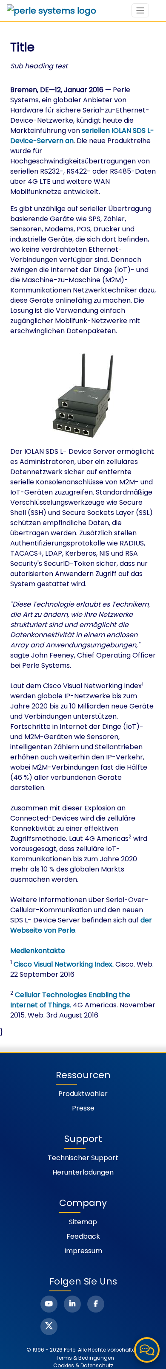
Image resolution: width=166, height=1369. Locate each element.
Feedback (83, 1236)
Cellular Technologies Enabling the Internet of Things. (70, 1000)
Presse (83, 1108)
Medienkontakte (37, 951)
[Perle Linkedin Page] (72, 1304)
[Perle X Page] (48, 1326)
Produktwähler (83, 1094)
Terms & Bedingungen (85, 1357)
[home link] (51, 10)
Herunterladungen (83, 1172)
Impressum (83, 1251)
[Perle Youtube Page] (48, 1304)
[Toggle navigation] (140, 10)
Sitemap (83, 1222)
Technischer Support (83, 1158)
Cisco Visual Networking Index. (64, 964)
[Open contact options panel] (147, 1350)
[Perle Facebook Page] (95, 1304)
